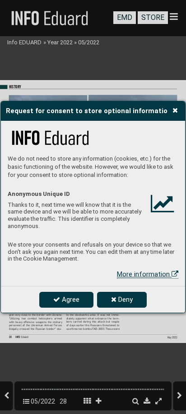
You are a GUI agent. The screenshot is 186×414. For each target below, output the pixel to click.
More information (144, 274)
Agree (69, 299)
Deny (124, 299)
